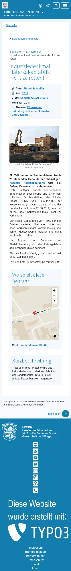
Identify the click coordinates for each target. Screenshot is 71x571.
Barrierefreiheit (35, 556)
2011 (25, 93)
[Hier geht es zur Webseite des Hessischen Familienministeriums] (35, 424)
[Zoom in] (54, 290)
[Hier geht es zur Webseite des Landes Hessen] (5, 4)
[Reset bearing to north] (54, 301)
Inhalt (35, 568)
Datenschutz (35, 560)
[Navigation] (65, 5)
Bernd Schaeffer (34, 88)
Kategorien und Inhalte (25, 38)
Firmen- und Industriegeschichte (27, 109)
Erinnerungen (34, 51)
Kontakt (35, 564)
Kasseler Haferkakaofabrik (27, 182)
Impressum (35, 547)
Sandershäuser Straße (34, 98)
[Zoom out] (54, 295)
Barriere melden (35, 551)
